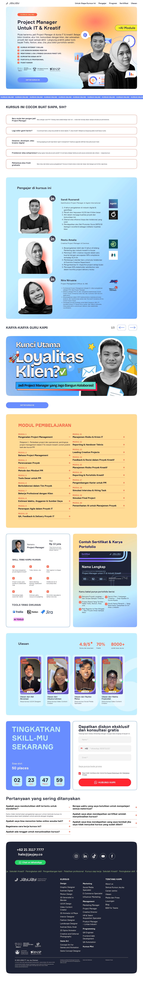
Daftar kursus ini (33, 80)
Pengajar (102, 3)
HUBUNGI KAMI (107, 782)
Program (113, 3)
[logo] (12, 3)
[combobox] (83, 748)
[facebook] (103, 856)
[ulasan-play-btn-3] (85, 674)
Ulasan (134, 3)
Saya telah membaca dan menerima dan (105, 774)
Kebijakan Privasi (109, 960)
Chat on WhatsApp (32, 862)
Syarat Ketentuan (113, 773)
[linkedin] (85, 856)
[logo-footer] (31, 879)
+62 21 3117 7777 (30, 850)
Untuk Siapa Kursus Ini (85, 3)
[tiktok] (94, 856)
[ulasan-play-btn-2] (58, 674)
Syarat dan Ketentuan (87, 960)
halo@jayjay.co (30, 854)
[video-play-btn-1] (70, 367)
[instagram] (76, 856)
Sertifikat (124, 3)
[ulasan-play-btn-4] (112, 674)
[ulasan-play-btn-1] (31, 674)
